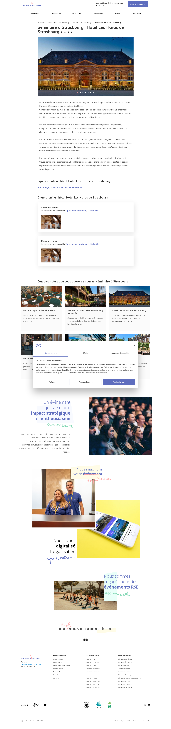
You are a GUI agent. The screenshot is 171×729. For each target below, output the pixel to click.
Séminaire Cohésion (125, 659)
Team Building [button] (77, 13)
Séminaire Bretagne (92, 684)
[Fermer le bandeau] (134, 345)
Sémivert (117, 13)
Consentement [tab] (51, 353)
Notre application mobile (61, 665)
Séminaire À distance (125, 662)
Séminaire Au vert (124, 665)
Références (98, 13)
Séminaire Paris (91, 659)
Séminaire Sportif (124, 668)
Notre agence (58, 659)
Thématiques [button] (55, 13)
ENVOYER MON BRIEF (137, 4)
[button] (78, 92)
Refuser (52, 382)
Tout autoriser (119, 382)
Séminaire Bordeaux (92, 668)
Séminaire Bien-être (125, 684)
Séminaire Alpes (91, 678)
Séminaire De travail (125, 687)
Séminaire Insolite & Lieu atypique (129, 678)
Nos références (58, 675)
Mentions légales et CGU (122, 721)
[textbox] (85, 135)
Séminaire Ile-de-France (94, 675)
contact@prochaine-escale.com (109, 3)
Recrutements (58, 668)
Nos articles (57, 672)
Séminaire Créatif (124, 681)
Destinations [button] (34, 13)
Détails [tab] (85, 353)
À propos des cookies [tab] (120, 353)
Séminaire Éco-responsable (127, 675)
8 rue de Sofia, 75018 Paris (31, 664)
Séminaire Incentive (124, 672)
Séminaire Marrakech (93, 687)
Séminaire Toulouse (92, 662)
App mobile (136, 13)
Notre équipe (57, 662)
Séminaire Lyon (91, 665)
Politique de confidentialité (141, 721)
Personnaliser (84, 382)
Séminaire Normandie (93, 681)
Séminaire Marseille (92, 672)
